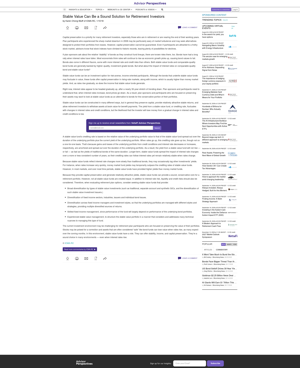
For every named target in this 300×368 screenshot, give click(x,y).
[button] (67, 28)
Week (223, 244)
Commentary (222, 249)
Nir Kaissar (207, 285)
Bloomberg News (218, 257)
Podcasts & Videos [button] (145, 9)
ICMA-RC (90, 20)
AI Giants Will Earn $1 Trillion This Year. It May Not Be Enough (231, 282)
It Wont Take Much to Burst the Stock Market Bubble (226, 254)
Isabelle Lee (208, 278)
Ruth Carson (208, 264)
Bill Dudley (207, 257)
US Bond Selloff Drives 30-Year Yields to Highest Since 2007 (230, 268)
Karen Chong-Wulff (74, 20)
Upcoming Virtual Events (212, 27)
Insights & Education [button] (80, 9)
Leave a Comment (189, 27)
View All (225, 20)
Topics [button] (99, 9)
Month (229, 244)
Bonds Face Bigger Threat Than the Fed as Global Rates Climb (231, 261)
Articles (208, 249)
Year (234, 244)
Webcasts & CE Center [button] (119, 9)
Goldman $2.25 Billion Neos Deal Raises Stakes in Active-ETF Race (234, 275)
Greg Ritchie (208, 271)
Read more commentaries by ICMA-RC (79, 249)
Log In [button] (235, 9)
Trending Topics (211, 20)
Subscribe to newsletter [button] (221, 9)
